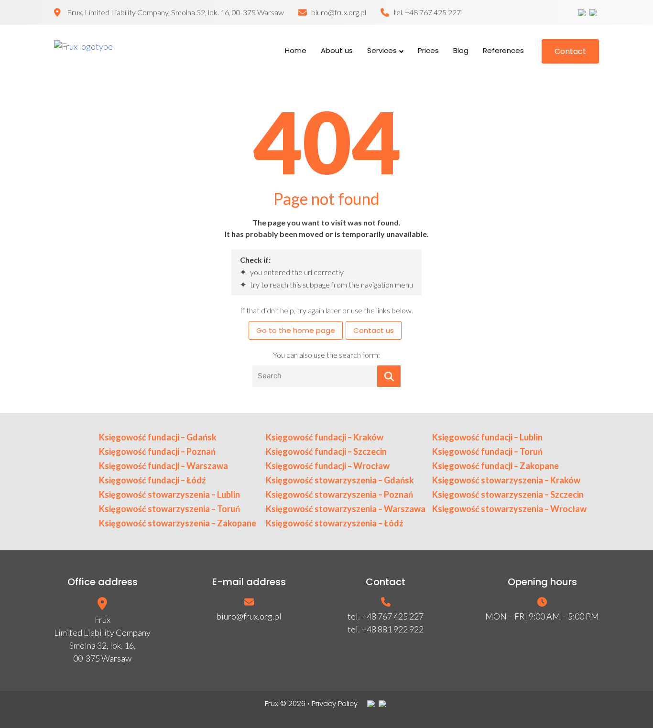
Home (295, 50)
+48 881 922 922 (392, 629)
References (503, 50)
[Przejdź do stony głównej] (108, 51)
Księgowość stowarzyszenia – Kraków (506, 480)
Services (382, 50)
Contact (570, 51)
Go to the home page (295, 330)
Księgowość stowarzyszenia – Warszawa (345, 508)
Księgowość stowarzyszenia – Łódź (334, 523)
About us (337, 50)
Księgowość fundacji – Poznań (157, 451)
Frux (271, 703)
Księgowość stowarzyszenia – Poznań (339, 494)
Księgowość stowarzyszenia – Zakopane (177, 523)
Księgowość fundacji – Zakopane (495, 465)
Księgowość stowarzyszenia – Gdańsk (340, 480)
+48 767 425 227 (433, 12)
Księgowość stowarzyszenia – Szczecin (508, 494)
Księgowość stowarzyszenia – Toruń (169, 508)
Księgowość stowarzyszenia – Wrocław (509, 508)
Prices (428, 50)
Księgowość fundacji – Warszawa (163, 465)
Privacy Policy (335, 703)
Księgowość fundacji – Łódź (152, 480)
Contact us (373, 330)
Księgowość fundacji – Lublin (487, 437)
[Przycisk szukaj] (389, 376)
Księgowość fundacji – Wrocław (328, 465)
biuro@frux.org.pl (338, 12)
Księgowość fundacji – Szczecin (326, 451)
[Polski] (583, 12)
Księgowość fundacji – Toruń (487, 451)
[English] (594, 12)
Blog (460, 50)
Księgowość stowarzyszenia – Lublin (169, 494)
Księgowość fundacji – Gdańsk (158, 437)
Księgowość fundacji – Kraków (324, 437)
